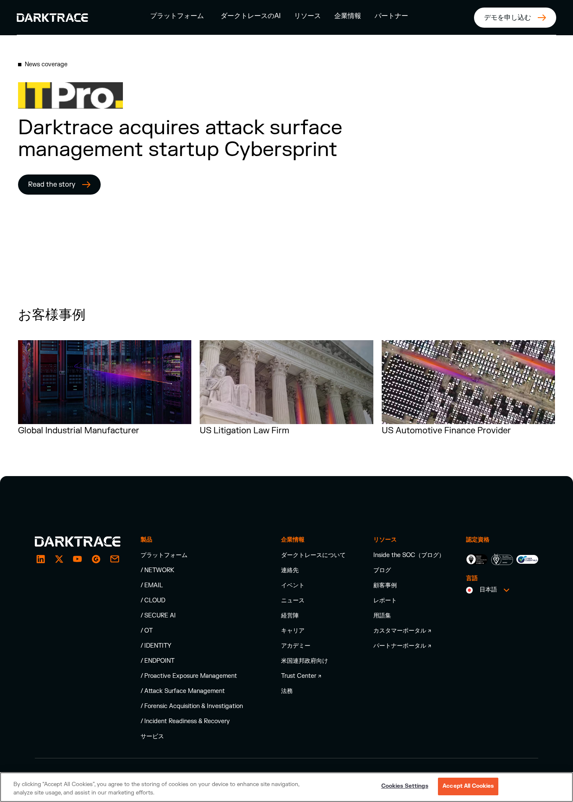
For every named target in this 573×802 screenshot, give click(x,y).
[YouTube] (77, 559)
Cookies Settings (404, 786)
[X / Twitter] (59, 559)
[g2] (96, 559)
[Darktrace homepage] (77, 541)
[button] (177, 15)
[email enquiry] (114, 559)
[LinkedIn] (41, 559)
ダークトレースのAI (251, 16)
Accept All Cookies (468, 786)
